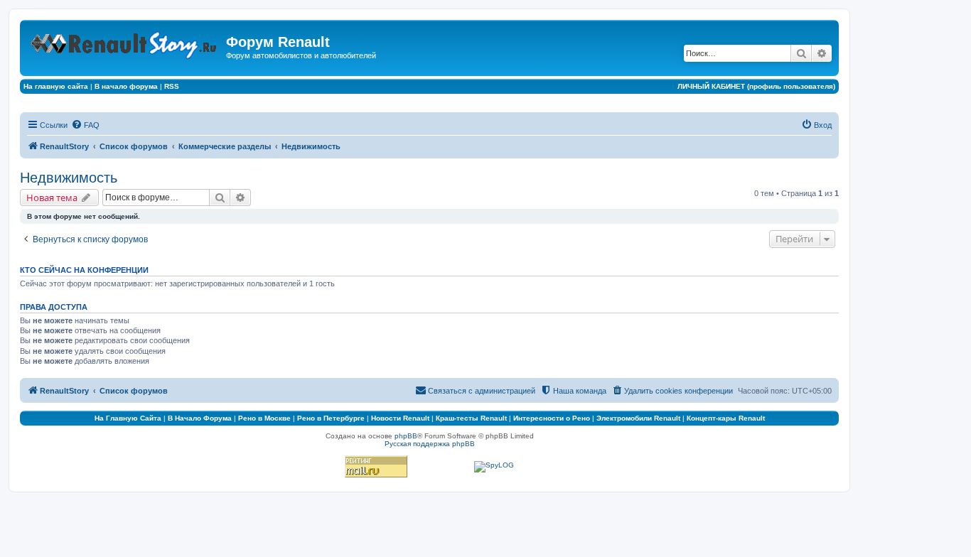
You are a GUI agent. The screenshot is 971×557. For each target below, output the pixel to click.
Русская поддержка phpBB (430, 444)
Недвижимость (68, 177)
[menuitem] (85, 125)
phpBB (406, 436)
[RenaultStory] (124, 42)
